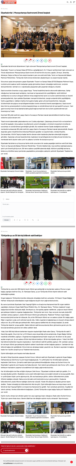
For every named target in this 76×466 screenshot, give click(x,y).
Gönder (6, 220)
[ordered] (25, 220)
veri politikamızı (8, 463)
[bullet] (27, 220)
